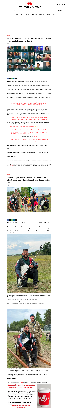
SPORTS (9, 35)
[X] (62, 4)
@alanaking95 (33, 129)
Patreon (11, 165)
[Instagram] (59, 4)
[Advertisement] (38, 25)
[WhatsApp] (12, 78)
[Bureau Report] (8, 43)
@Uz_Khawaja (25, 129)
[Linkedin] (61, 4)
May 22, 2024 (35, 136)
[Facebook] (57, 4)
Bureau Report (12, 43)
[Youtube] (64, 4)
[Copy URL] (16, 78)
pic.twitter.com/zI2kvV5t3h (22, 133)
